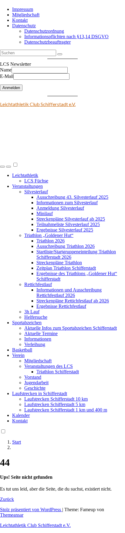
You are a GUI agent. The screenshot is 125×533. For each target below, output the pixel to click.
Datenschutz (24, 25)
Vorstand (32, 377)
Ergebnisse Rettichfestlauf (61, 306)
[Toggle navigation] (8, 167)
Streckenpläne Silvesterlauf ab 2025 (70, 219)
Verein (18, 355)
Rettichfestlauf (38, 284)
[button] (2, 167)
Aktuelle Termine (41, 333)
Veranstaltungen (27, 186)
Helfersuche (35, 317)
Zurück (7, 499)
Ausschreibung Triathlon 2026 (65, 246)
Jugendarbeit (36, 382)
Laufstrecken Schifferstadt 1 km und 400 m (65, 409)
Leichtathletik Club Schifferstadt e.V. (38, 104)
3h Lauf (31, 311)
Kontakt (20, 20)
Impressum (22, 9)
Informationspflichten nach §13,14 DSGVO (66, 36)
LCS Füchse (36, 180)
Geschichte (35, 388)
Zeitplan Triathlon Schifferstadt (66, 268)
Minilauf (44, 213)
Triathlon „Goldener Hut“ (48, 235)
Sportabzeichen (27, 322)
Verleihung (34, 344)
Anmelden (11, 87)
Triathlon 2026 (50, 240)
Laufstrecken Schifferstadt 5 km (54, 404)
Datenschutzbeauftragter (47, 42)
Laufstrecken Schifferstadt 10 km (56, 398)
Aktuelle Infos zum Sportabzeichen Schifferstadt (70, 328)
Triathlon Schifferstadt (57, 371)
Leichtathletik (25, 175)
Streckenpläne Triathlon (59, 262)
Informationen (37, 338)
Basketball (22, 349)
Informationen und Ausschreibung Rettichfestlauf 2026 (69, 292)
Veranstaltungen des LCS (48, 366)
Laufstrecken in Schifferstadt (39, 393)
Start (16, 442)
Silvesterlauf (36, 191)
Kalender (21, 415)
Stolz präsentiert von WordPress (31, 509)
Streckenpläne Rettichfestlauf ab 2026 (72, 300)
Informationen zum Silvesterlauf (67, 202)
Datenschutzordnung (44, 31)
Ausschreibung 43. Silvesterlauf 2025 (72, 197)
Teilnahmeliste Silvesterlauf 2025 (68, 224)
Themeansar (11, 515)
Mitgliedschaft (25, 14)
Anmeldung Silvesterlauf (60, 208)
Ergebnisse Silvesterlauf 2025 (64, 229)
